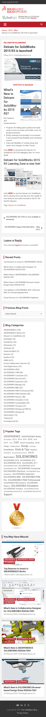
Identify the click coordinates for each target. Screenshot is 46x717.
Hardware (7, 348)
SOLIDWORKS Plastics (13, 397)
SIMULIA (7, 360)
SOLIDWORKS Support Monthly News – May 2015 (22, 228)
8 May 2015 (8, 55)
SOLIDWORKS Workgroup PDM (16, 409)
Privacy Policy (22, 713)
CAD (16, 442)
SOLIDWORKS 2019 (27, 466)
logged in (18, 245)
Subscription (9, 415)
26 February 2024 (10, 614)
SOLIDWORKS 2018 (10, 466)
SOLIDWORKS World (31, 489)
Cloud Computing (27, 443)
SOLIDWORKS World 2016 (32, 491)
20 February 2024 (10, 654)
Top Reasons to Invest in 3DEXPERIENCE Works (23, 262)
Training (7, 418)
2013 (14, 439)
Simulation (7, 453)
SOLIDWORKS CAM (11, 372)
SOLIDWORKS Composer (14, 375)
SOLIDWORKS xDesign (12, 412)
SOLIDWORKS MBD (11, 388)
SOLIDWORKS (9, 369)
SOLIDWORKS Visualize (13, 406)
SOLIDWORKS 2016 (12, 463)
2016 (30, 439)
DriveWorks (8, 342)
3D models (7, 439)
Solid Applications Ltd (22, 55)
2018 (35, 439)
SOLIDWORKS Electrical (13, 378)
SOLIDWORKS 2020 (10, 468)
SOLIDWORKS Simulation (14, 400)
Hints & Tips (22, 449)
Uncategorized (9, 421)
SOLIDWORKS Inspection (14, 382)
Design (24, 446)
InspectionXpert (10, 351)
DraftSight (8, 339)
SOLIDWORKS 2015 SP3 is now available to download (23, 218)
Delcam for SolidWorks (15, 43)
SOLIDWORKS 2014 (11, 460)
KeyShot (7, 357)
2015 (25, 439)
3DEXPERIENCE (10, 330)
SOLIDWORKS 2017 (29, 463)
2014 (20, 439)
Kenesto (7, 354)
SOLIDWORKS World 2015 (13, 491)
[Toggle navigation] (5, 24)
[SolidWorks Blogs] (17, 505)
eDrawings (8, 345)
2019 (6, 443)
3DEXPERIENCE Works (13, 333)
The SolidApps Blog (29, 710)
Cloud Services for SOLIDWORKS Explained (21, 298)
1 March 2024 (9, 575)
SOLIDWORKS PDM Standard (15, 394)
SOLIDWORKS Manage (13, 385)
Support (8, 494)
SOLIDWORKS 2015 (27, 460)
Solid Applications (11, 366)
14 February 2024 (10, 693)
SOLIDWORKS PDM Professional (17, 391)
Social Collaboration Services (15, 363)
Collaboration (15, 446)
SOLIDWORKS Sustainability (15, 403)
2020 (11, 443)
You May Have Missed (16, 536)
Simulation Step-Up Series (19, 453)
